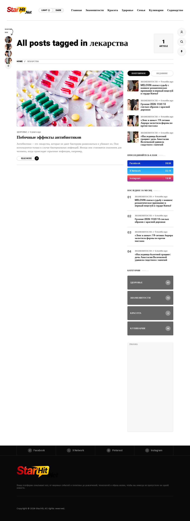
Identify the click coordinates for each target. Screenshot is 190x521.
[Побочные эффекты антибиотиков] (70, 98)
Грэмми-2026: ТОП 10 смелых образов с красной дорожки (155, 107)
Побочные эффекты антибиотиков (49, 137)
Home (20, 61)
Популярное (139, 73)
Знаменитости (149, 81)
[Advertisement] (150, 388)
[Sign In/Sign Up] (181, 32)
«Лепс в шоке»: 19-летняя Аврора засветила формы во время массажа (156, 123)
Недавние (162, 73)
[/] (150, 163)
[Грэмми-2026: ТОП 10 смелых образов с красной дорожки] (133, 104)
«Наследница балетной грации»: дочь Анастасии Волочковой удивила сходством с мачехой (155, 140)
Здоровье (22, 132)
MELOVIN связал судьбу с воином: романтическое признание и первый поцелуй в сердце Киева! (157, 89)
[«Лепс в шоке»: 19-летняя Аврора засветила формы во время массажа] (133, 120)
